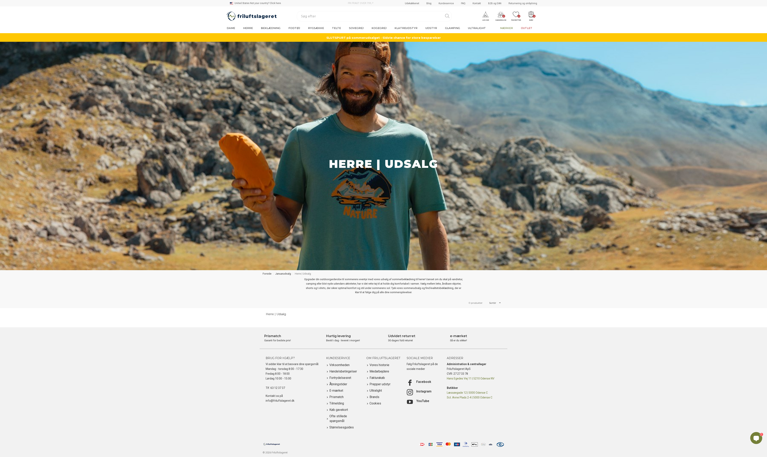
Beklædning (270, 28)
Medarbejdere (379, 371)
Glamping (452, 28)
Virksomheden (339, 365)
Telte (336, 28)
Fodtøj (294, 28)
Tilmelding (336, 403)
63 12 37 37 (277, 387)
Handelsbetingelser (343, 371)
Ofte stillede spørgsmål (338, 418)
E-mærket (336, 390)
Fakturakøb (377, 378)
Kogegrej (379, 28)
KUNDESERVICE (338, 358)
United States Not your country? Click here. (257, 3)
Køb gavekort (338, 410)
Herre (248, 28)
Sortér (493, 302)
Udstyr (431, 28)
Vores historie (379, 365)
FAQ (463, 3)
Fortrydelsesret (340, 378)
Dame (231, 28)
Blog (428, 3)
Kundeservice (446, 3)
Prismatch (336, 397)
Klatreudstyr (405, 28)
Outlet (526, 28)
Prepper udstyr (380, 384)
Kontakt (477, 3)
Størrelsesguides (341, 427)
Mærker (506, 28)
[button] (486, 16)
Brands (374, 397)
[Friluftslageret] (252, 16)
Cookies (375, 403)
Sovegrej (356, 28)
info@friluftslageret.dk (280, 400)
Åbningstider (338, 384)
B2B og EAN (494, 3)
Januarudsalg (283, 273)
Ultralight (477, 28)
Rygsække (316, 28)
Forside (267, 273)
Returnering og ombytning (523, 3)
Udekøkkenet (412, 3)
